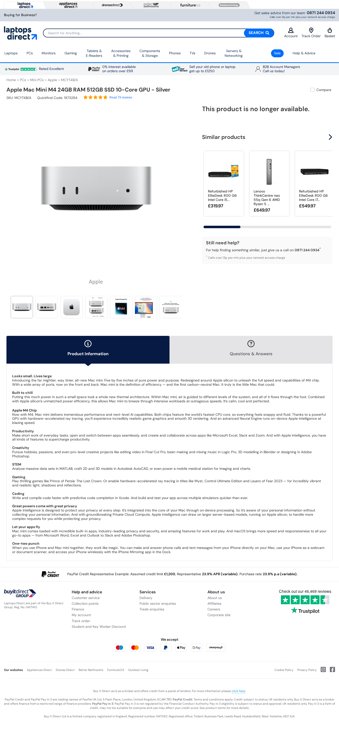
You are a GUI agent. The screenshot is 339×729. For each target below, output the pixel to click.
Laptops (11, 53)
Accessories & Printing (121, 53)
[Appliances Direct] (68, 5)
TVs (192, 53)
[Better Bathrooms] (150, 5)
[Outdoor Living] (228, 5)
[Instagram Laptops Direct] (321, 671)
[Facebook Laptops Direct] (330, 671)
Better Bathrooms (91, 670)
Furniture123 (115, 670)
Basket (330, 36)
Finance (78, 609)
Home (11, 80)
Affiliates (214, 603)
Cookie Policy (283, 670)
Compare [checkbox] (323, 90)
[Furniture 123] (189, 5)
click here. (239, 691)
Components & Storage (149, 53)
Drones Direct (65, 670)
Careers (213, 609)
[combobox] (158, 33)
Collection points (85, 603)
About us (214, 598)
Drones (210, 53)
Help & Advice (304, 53)
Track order (81, 621)
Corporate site (219, 615)
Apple (52, 80)
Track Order (311, 36)
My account (81, 615)
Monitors (49, 53)
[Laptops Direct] (24, 5)
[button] (182, 185)
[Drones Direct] (111, 5)
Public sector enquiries (157, 603)
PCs (30, 53)
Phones (175, 53)
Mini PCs (37, 80)
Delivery (145, 598)
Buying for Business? (20, 15)
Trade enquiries (151, 609)
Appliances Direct (39, 670)
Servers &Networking (234, 53)
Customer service (86, 598)
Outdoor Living (138, 670)
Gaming (71, 53)
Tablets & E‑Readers (94, 53)
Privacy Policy (307, 670)
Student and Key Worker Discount (99, 626)
